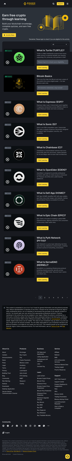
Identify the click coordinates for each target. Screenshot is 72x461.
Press (4, 362)
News (4, 360)
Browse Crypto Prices (43, 378)
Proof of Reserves (60, 370)
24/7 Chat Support (60, 379)
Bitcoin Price (41, 381)
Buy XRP (39, 407)
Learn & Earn (41, 376)
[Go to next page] (67, 297)
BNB (56, 357)
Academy (23, 365)
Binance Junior (24, 362)
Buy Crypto (23, 355)
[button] (67, 4)
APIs (56, 391)
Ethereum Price (41, 383)
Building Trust (6, 373)
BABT (21, 378)
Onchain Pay (41, 366)
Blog (3, 376)
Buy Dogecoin (41, 410)
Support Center (59, 382)
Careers (4, 355)
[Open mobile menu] (67, 3)
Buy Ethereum (41, 412)
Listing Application (42, 356)
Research (22, 381)
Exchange (23, 352)
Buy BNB (40, 405)
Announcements (7, 357)
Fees (56, 389)
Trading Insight (59, 367)
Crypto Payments (25, 360)
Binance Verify (59, 394)
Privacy (4, 370)
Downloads (5, 386)
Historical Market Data (61, 364)
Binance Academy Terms (29, 451)
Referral (57, 355)
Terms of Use (55, 326)
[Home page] (29, 3)
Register (60, 3)
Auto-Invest (23, 373)
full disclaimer (56, 319)
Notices (4, 383)
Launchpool (23, 370)
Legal (4, 365)
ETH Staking (23, 376)
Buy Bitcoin (40, 402)
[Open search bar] (53, 3)
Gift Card (22, 368)
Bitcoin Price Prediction (44, 390)
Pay (21, 357)
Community (5, 378)
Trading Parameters (61, 396)
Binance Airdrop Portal (61, 399)
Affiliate (57, 352)
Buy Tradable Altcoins (43, 415)
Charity (22, 383)
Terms (4, 368)
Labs (38, 364)
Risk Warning (6, 381)
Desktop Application (8, 389)
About (4, 352)
